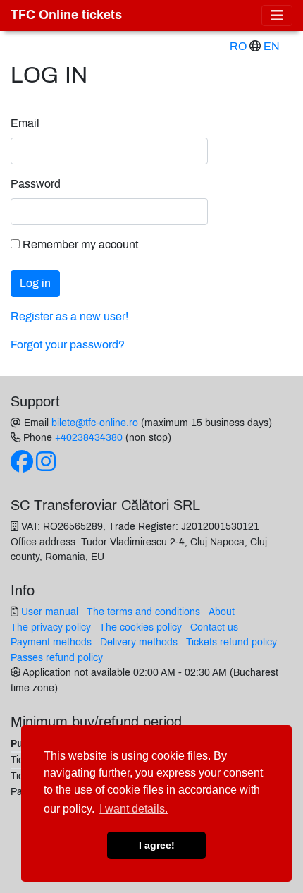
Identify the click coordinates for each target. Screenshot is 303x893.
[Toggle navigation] (276, 15)
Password (36, 184)
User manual (49, 611)
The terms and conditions (143, 611)
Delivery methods (139, 642)
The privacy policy (51, 627)
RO (238, 46)
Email (25, 123)
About (222, 611)
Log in (35, 283)
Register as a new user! (69, 316)
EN (272, 46)
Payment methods (51, 642)
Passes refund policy (57, 657)
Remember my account (79, 244)
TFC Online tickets (66, 15)
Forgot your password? (68, 345)
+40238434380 (89, 437)
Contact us (214, 627)
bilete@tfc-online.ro (94, 422)
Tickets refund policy (231, 642)
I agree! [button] (157, 845)
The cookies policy (140, 627)
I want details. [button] (133, 809)
